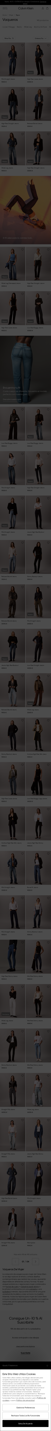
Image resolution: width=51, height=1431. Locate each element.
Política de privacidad (25, 1400)
